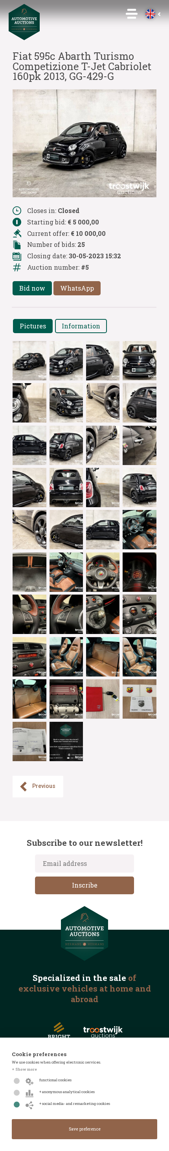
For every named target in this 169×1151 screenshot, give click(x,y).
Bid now (32, 288)
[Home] (24, 37)
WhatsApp (77, 288)
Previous (43, 786)
